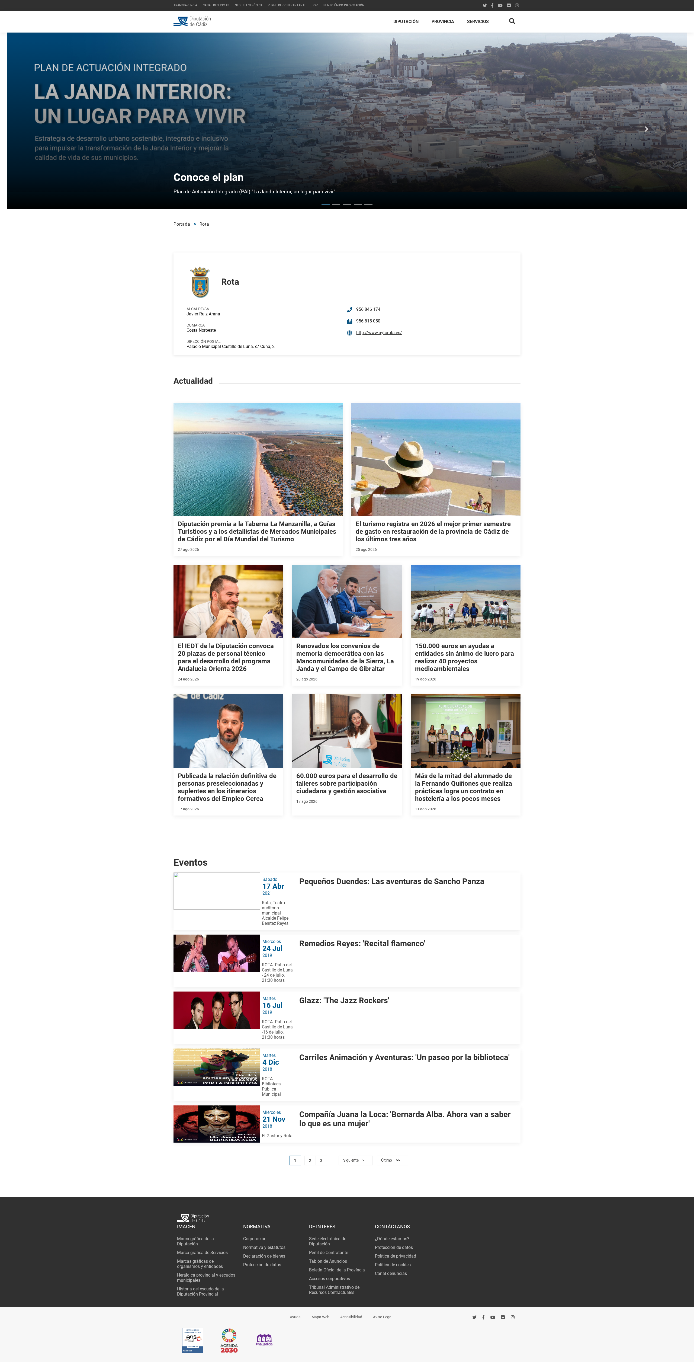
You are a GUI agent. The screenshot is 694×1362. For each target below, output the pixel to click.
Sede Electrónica (248, 5)
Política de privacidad (395, 1256)
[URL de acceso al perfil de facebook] (483, 1317)
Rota (204, 224)
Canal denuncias (216, 5)
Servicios (478, 21)
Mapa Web (320, 1317)
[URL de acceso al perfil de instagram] (517, 5)
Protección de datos (262, 1264)
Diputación (406, 21)
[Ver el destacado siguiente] (646, 132)
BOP (315, 5)
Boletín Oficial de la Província (337, 1270)
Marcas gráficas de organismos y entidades (200, 1264)
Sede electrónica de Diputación (327, 1241)
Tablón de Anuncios (328, 1261)
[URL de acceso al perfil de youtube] (500, 5)
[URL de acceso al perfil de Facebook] (492, 5)
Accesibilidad (351, 1317)
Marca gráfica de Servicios (202, 1252)
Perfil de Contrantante (287, 5)
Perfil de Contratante (328, 1252)
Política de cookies (393, 1264)
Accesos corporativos (329, 1278)
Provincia (443, 21)
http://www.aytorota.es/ (379, 332)
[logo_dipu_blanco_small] (347, 1219)
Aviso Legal (382, 1317)
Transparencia (185, 5)
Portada (182, 224)
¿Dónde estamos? (392, 1238)
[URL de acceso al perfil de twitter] (485, 5)
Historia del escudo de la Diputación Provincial (200, 1291)
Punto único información (343, 5)
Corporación (254, 1238)
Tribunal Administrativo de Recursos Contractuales (334, 1290)
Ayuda (295, 1317)
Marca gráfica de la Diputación (195, 1241)
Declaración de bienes (264, 1256)
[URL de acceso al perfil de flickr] (509, 5)
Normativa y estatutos (264, 1247)
